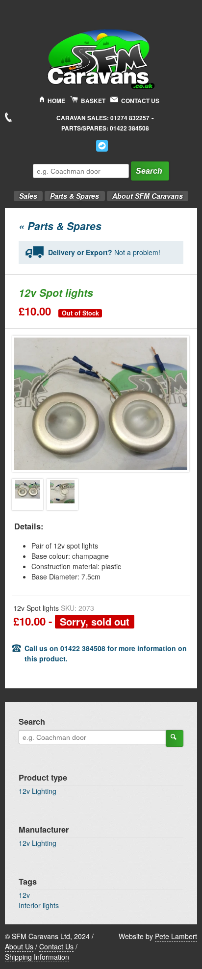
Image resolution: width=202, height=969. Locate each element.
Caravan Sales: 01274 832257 (103, 118)
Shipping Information (37, 957)
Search (149, 171)
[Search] (174, 738)
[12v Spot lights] (27, 494)
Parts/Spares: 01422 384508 (105, 128)
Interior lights (39, 905)
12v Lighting (37, 791)
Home (56, 101)
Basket (93, 101)
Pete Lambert (176, 936)
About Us (19, 946)
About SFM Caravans (147, 196)
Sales (25, 193)
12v (24, 895)
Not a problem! (104, 252)
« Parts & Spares (60, 225)
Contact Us (140, 101)
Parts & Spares (72, 193)
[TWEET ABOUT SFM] (102, 146)
